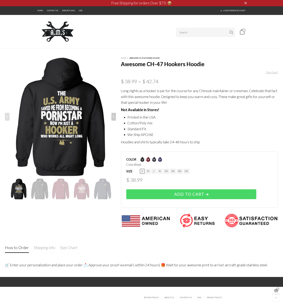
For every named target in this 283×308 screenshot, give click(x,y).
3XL (173, 171)
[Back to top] (276, 298)
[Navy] (154, 159)
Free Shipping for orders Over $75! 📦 (141, 3)
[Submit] (231, 32)
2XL (166, 171)
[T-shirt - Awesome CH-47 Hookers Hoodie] (60, 117)
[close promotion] (245, 3)
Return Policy (151, 297)
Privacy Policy (214, 297)
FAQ (199, 297)
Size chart (272, 72)
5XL (186, 171)
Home (40, 10)
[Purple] (160, 159)
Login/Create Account (234, 10)
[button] (7, 117)
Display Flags (68, 10)
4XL (180, 171)
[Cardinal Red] (148, 159)
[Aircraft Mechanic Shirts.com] (58, 32)
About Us (169, 297)
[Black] (142, 159)
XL (160, 171)
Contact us (52, 10)
